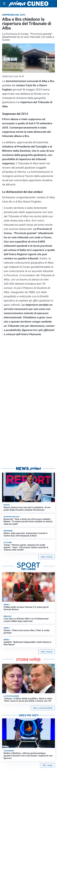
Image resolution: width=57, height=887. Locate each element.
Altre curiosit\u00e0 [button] (43, 708)
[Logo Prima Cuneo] (28, 4)
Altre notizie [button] (47, 557)
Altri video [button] (47, 765)
